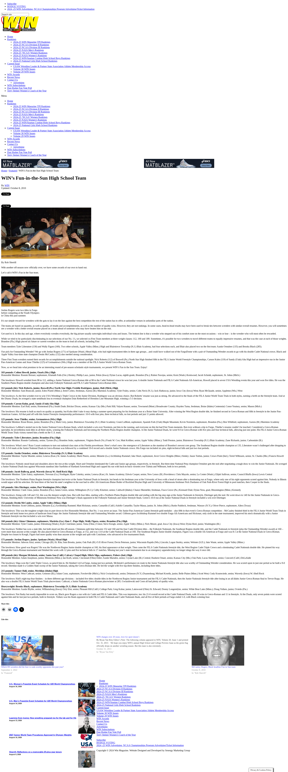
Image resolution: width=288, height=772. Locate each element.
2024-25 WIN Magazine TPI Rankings (31, 42)
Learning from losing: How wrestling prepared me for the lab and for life (42, 718)
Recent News (13, 77)
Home (10, 36)
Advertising (18, 82)
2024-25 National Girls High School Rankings (35, 61)
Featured (13, 170)
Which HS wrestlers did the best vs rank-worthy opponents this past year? (32, 667)
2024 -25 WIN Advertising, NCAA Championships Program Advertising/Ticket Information (50, 9)
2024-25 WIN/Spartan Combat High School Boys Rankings (41, 58)
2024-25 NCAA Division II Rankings (31, 44)
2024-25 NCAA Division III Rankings (31, 47)
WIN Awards (13, 74)
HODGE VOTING (16, 6)
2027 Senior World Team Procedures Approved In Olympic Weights (40, 735)
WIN (7, 185)
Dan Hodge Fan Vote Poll (19, 88)
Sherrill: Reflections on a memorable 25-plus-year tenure (35, 752)
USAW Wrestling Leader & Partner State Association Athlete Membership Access (52, 66)
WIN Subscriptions (16, 85)
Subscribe (11, 3)
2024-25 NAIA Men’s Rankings (28, 50)
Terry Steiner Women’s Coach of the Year (26, 90)
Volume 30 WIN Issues (24, 69)
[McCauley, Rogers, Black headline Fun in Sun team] (238, 651)
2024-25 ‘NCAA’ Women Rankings (30, 53)
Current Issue (13, 63)
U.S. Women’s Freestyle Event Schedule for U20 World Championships (42, 684)
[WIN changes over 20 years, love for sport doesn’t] (144, 645)
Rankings (11, 39)
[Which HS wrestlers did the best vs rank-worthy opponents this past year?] (47, 651)
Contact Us (12, 80)
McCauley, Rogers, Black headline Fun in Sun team (214, 667)
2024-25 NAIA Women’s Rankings (30, 55)
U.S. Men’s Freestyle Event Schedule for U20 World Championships (40, 701)
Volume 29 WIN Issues (24, 71)
